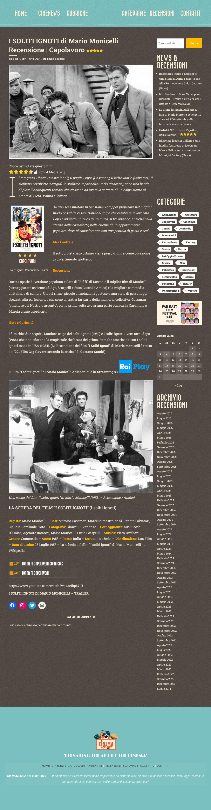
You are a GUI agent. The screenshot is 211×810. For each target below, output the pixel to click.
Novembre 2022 (167, 631)
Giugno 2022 (164, 655)
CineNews (189, 221)
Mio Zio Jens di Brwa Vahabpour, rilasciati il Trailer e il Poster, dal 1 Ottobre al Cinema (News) (180, 99)
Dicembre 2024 (166, 510)
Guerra (166, 249)
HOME (21, 13)
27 (179, 371)
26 (173, 371)
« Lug (178, 385)
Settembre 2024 (167, 524)
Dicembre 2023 (166, 568)
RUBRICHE (77, 13)
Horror (182, 249)
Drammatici (169, 235)
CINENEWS (49, 13)
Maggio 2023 (165, 602)
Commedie (60, 58)
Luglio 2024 (164, 534)
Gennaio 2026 (165, 447)
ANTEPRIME (134, 13)
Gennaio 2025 (165, 505)
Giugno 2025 (164, 481)
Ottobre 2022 (165, 635)
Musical (166, 263)
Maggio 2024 (165, 544)
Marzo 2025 (164, 495)
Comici (166, 228)
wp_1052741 (34, 58)
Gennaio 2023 (165, 621)
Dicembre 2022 (166, 626)
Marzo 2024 (164, 553)
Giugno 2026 (164, 423)
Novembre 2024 (167, 515)
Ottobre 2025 (165, 462)
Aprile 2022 (164, 664)
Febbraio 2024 (165, 558)
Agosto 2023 (164, 587)
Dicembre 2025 (166, 452)
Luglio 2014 (164, 689)
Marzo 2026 (164, 437)
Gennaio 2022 (165, 679)
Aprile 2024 (164, 548)
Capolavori (48, 58)
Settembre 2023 (167, 582)
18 (166, 365)
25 (166, 371)
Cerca (194, 43)
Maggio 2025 (165, 486)
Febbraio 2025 (165, 500)
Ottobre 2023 (165, 577)
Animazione (169, 214)
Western (192, 290)
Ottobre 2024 (165, 519)
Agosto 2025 (164, 471)
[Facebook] (12, 605)
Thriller (187, 283)
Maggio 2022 (165, 659)
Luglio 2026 (164, 418)
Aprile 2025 (164, 491)
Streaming (168, 283)
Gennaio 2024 (165, 563)
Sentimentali (169, 276)
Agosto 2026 (164, 413)
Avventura (191, 214)
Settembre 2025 (167, 466)
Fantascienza (170, 242)
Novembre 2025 (167, 457)
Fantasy (191, 242)
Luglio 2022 (164, 650)
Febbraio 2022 (165, 674)
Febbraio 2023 (165, 616)
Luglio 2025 (164, 476)
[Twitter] (32, 605)
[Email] (42, 605)
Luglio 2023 (164, 592)
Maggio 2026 (165, 428)
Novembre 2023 (167, 573)
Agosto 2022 (164, 645)
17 (160, 365)
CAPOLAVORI (76, 765)
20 (179, 365)
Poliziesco (168, 269)
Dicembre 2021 (166, 684)
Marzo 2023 (164, 611)
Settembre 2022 (167, 640)
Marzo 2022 (164, 669)
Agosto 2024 (164, 529)
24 (160, 371)
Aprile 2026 (164, 433)
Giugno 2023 (164, 597)
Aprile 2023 (164, 606)
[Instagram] (22, 605)
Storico (189, 276)
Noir (182, 263)
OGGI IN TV (147, 765)
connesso (30, 625)
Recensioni (188, 269)
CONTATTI (190, 13)
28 (186, 371)
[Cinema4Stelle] (105, 16)
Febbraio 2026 (165, 442)
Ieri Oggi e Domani (173, 256)
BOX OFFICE (130, 765)
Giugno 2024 (165, 539)
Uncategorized (170, 290)
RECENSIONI (162, 13)
